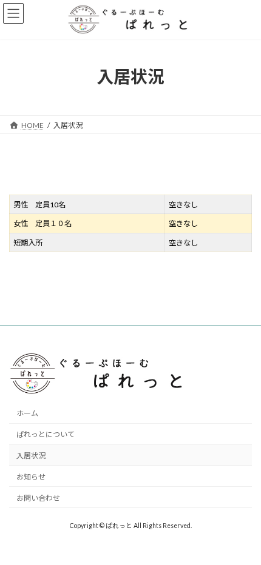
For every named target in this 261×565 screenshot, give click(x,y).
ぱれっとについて (45, 434)
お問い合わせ (38, 497)
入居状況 (31, 455)
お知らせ (31, 476)
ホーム (27, 413)
